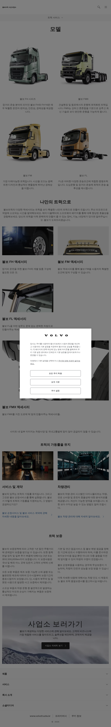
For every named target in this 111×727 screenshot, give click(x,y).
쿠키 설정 (55, 391)
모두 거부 (55, 382)
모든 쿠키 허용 (55, 373)
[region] (55, 363)
